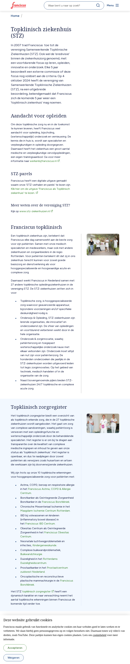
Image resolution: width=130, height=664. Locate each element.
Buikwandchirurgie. (31, 554)
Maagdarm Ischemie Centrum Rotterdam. (45, 510)
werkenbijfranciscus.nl (43, 161)
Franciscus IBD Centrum (40, 523)
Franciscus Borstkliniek (55, 501)
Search (98, 6)
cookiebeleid (99, 635)
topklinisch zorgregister (36, 591)
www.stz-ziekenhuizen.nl (34, 211)
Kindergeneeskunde (44, 545)
